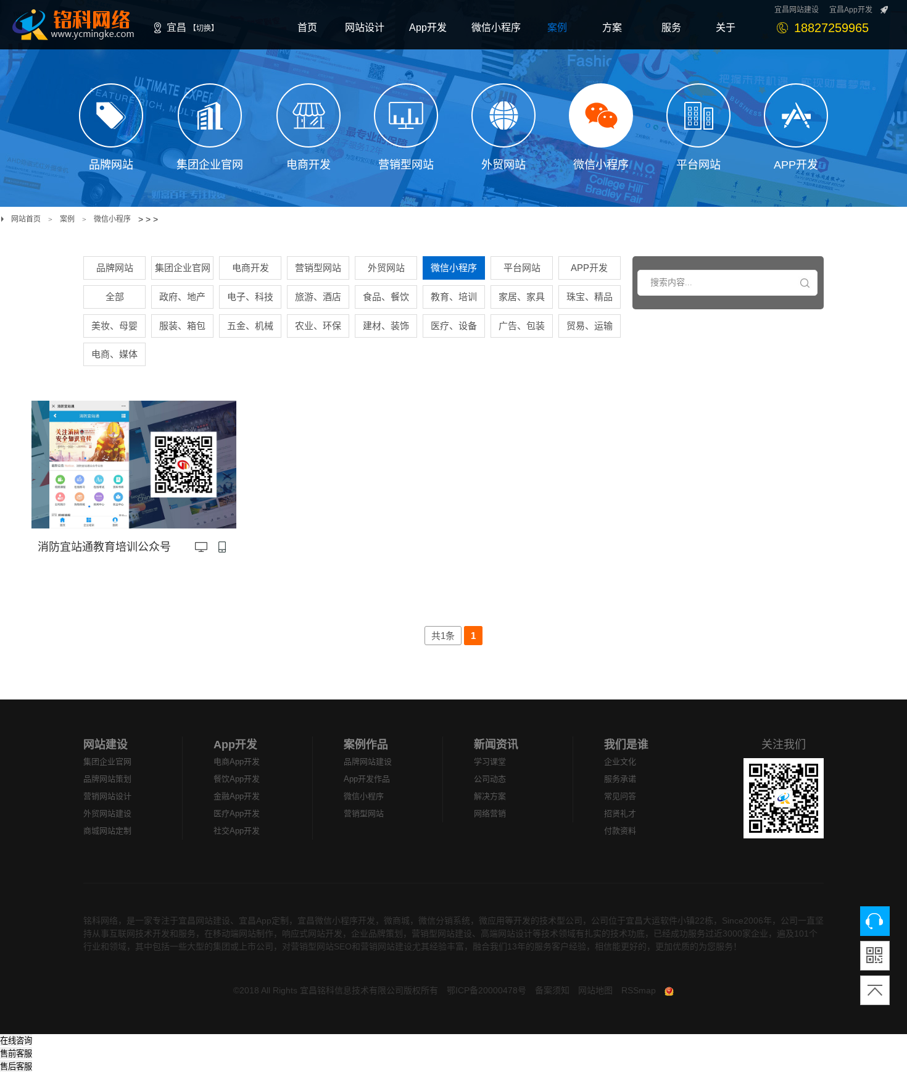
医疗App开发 (236, 813)
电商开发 (250, 267)
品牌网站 (114, 267)
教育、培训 (454, 296)
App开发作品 (367, 778)
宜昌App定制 (264, 920)
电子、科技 (250, 296)
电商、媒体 (114, 354)
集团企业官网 (182, 267)
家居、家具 (522, 296)
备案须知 (552, 990)
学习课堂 (490, 761)
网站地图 (595, 990)
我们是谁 (626, 744)
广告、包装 (522, 325)
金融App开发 (236, 796)
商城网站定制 (107, 830)
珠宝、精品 (589, 296)
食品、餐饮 (386, 296)
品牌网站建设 (368, 761)
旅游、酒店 (318, 296)
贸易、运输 (589, 325)
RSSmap (638, 990)
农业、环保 (318, 325)
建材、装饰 (386, 325)
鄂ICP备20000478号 (486, 990)
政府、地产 (182, 296)
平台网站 (521, 267)
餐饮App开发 (236, 778)
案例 (67, 219)
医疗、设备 (454, 325)
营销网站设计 (107, 796)
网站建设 (105, 744)
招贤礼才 (620, 813)
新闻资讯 (496, 744)
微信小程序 (112, 219)
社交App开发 (236, 830)
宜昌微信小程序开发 (336, 920)
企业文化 (620, 761)
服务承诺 (620, 778)
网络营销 (490, 813)
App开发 (235, 744)
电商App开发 (236, 761)
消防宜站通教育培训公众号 (104, 547)
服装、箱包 (182, 325)
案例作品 (366, 744)
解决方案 (490, 796)
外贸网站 (386, 267)
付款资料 (620, 830)
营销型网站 (318, 267)
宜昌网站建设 (796, 10)
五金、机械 (250, 325)
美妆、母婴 (114, 325)
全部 (115, 296)
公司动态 (490, 778)
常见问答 (620, 796)
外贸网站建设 (107, 813)
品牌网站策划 (107, 778)
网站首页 (26, 219)
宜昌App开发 (850, 10)
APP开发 (589, 267)
